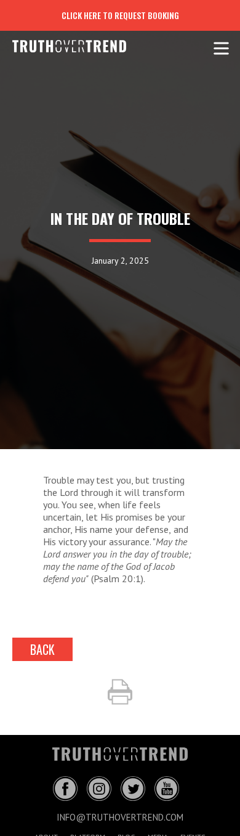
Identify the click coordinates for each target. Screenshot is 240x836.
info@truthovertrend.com (120, 817)
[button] (221, 46)
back (42, 649)
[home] (60, 46)
